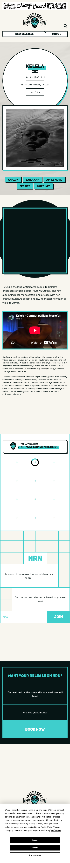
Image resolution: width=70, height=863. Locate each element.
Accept (35, 840)
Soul (43, 77)
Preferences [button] (56, 830)
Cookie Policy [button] (46, 827)
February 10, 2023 (41, 84)
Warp (37, 92)
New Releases (24, 34)
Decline (35, 848)
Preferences (35, 855)
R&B (37, 77)
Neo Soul (30, 77)
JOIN (58, 616)
